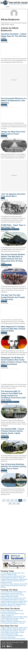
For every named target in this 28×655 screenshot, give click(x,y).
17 (24, 500)
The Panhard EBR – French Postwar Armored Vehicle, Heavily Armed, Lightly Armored (12, 432)
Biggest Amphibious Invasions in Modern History (14, 579)
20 (18, 503)
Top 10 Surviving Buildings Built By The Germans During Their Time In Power (13, 466)
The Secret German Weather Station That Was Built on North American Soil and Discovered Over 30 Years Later (13, 258)
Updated (9, 265)
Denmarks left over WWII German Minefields (13, 638)
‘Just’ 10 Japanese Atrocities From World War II (13, 195)
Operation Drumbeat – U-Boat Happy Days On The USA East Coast (13, 36)
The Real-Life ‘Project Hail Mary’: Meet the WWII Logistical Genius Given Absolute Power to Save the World (13, 585)
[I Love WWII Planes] (9, 646)
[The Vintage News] (2, 646)
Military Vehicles (15, 229)
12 (4, 500)
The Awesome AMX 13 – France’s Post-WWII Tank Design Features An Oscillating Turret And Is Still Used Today (13, 395)
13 (8, 500)
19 (14, 503)
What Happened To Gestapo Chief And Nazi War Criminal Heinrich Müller (13, 329)
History (2, 198)
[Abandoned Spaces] (6, 646)
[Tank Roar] (8, 646)
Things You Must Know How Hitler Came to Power (13, 133)
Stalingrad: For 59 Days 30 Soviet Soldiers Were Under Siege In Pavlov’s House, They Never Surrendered (14, 361)
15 (16, 500)
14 (12, 500)
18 (10, 503)
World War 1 (4, 301)
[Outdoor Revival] (4, 646)
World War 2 (4, 40)
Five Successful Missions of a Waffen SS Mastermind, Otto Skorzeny (13, 100)
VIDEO (10, 401)
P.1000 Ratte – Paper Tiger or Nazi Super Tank (13, 226)
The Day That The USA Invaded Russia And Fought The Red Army (13, 297)
